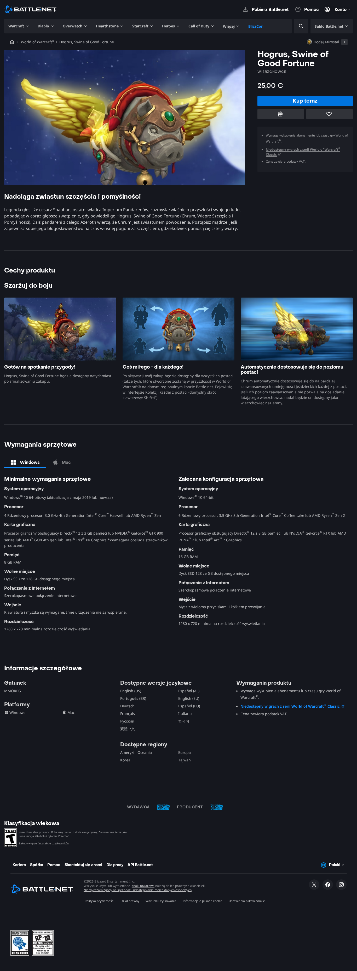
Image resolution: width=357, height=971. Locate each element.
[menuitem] (18, 26)
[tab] (25, 462)
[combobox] (296, 26)
